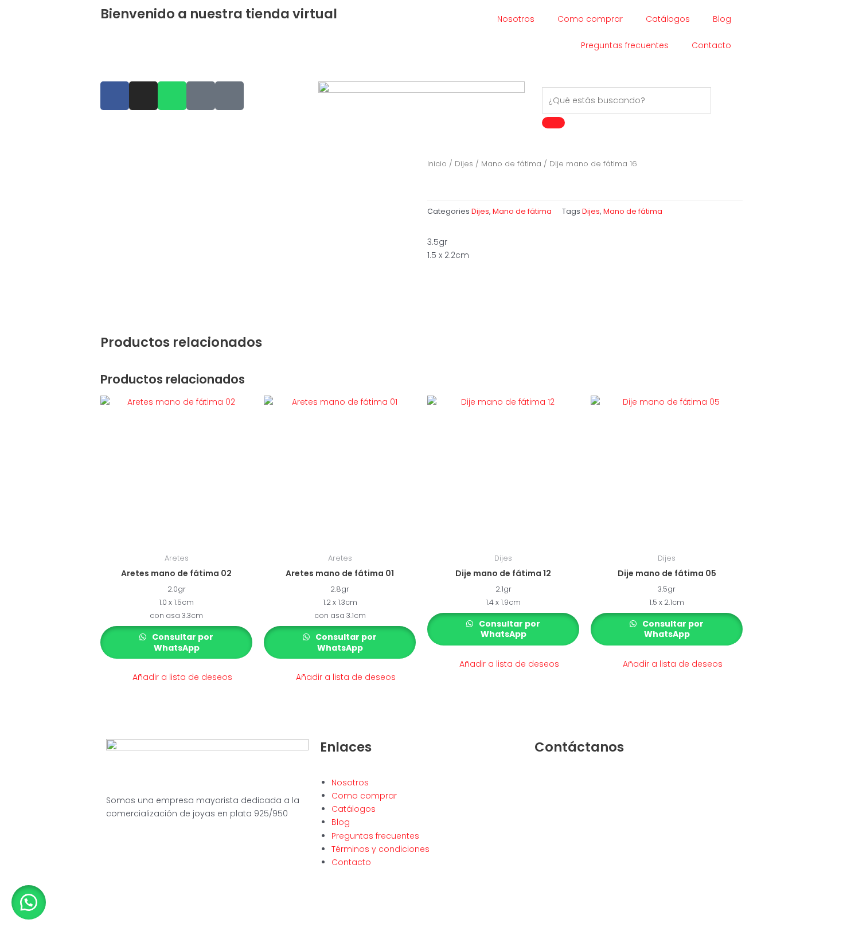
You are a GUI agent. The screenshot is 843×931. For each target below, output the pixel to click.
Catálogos (668, 19)
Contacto (711, 45)
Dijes (464, 163)
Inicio (437, 163)
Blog (722, 19)
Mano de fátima (511, 163)
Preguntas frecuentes (625, 45)
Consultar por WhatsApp (181, 642)
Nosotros (515, 19)
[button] (176, 677)
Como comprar (590, 19)
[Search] (553, 122)
